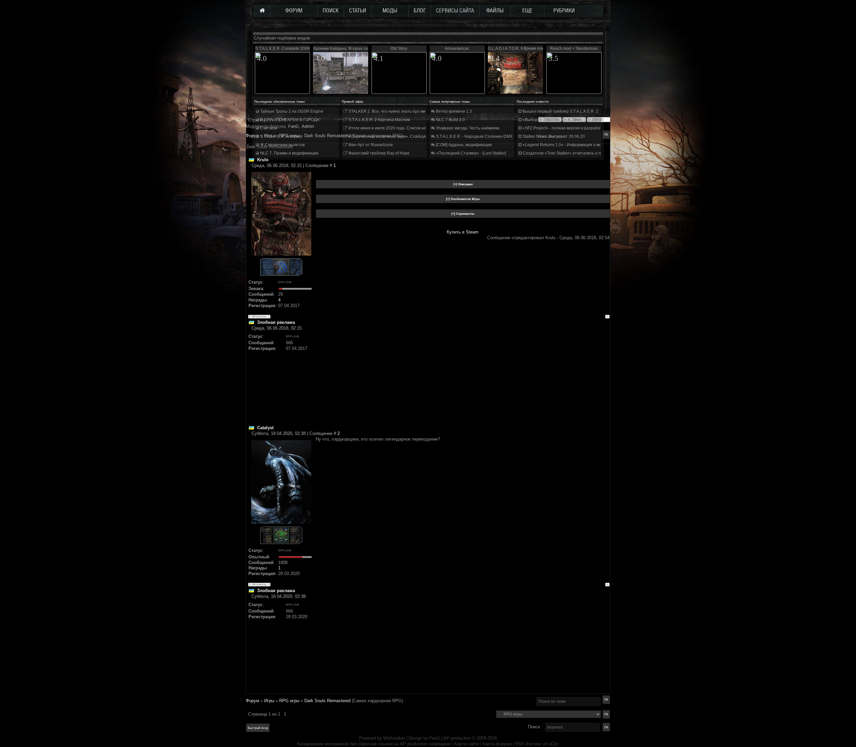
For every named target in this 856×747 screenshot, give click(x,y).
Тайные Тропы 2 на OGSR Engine (291, 111)
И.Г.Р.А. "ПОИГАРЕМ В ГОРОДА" (290, 119)
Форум (252, 135)
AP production (457, 738)
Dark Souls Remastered (327, 700)
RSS (519, 743)
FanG (435, 738)
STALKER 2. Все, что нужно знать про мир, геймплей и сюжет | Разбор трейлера (424, 111)
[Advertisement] (463, 378)
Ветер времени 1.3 (453, 111)
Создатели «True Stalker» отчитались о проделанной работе (580, 153)
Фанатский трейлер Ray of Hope (378, 153)
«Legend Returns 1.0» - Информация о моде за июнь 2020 (577, 145)
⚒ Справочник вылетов (282, 145)
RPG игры (289, 700)
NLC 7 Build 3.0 (450, 119)
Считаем (268, 128)
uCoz (554, 743)
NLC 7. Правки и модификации (288, 153)
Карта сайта (466, 743)
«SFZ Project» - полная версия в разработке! (564, 128)
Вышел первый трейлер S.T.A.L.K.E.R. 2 (560, 111)
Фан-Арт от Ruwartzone (370, 145)
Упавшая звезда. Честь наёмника (467, 128)
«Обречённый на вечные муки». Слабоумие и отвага (397, 136)
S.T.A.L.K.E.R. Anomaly (280, 136)
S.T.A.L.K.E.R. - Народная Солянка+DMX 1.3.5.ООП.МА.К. (489, 136)
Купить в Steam (462, 232)
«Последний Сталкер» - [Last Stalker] (470, 153)
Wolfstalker (394, 738)
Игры (269, 700)
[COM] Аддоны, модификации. (464, 145)
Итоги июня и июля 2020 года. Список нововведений (397, 128)
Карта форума (497, 743)
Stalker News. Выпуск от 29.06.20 (553, 136)
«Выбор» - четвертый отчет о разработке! (562, 119)
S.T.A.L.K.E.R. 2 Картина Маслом (378, 119)
